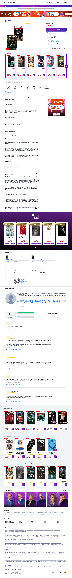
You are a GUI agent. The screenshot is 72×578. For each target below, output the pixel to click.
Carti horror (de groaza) (31, 512)
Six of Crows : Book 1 (62, 301)
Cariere (62, 6)
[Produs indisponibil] (66, 429)
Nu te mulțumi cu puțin (31, 544)
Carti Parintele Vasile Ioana (25, 535)
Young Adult (23, 280)
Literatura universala (23, 281)
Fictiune (40, 528)
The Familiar (34, 302)
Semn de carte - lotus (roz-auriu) (56, 543)
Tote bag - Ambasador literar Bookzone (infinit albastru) (54, 544)
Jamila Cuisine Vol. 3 (30, 555)
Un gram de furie (31, 70)
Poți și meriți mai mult (49, 237)
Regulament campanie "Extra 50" (10, 566)
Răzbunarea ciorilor (9, 259)
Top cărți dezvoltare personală (36, 6)
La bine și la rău (41, 70)
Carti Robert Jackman (24, 536)
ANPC (6, 569)
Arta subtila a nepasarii (53, 561)
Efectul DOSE (48, 543)
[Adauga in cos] (14, 75)
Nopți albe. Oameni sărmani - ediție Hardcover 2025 (13, 544)
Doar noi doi (61, 70)
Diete (25, 530)
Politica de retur (40, 566)
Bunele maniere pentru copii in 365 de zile (30, 561)
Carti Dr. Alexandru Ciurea (16, 535)
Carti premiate (22, 278)
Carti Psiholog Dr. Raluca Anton (10, 536)
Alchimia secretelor (52, 480)
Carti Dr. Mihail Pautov (23, 539)
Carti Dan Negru (46, 536)
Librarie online (6, 18)
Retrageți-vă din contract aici (16, 569)
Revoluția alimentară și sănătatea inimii (11, 543)
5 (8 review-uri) (28, 25)
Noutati (58, 6)
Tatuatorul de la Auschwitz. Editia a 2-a (44, 561)
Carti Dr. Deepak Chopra (9, 539)
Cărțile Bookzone (8, 528)
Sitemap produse (56, 566)
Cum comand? (28, 566)
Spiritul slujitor (55, 301)
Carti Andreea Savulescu (32, 536)
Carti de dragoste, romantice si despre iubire (44, 512)
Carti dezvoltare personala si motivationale (32, 528)
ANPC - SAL (10, 569)
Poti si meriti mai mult (47, 555)
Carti (22, 283)
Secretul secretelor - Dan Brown (56, 555)
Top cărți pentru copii (47, 6)
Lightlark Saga (30, 452)
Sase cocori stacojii (29, 552)
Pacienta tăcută (60, 561)
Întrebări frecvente (22, 566)
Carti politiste (55, 512)
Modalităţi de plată (47, 566)
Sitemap (52, 566)
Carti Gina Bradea (62, 535)
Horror (44, 528)
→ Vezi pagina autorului (21, 306)
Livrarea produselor (34, 566)
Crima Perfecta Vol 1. (16, 558)
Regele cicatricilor (26, 301)
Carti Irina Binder (58, 536)
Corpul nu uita (38, 558)
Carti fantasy (23, 279)
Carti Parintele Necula (8, 535)
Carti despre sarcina (30, 530)
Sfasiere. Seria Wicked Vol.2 (38, 553)
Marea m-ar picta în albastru (33, 543)
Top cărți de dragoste (25, 6)
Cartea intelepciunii (16, 561)
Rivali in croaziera (16, 552)
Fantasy (6, 530)
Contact (66, 6)
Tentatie (44, 553)
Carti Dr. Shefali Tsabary (40, 536)
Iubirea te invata (47, 558)
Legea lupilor (31, 301)
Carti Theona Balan (16, 539)
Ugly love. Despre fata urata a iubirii (43, 560)
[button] (7, 38)
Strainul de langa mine (62, 560)
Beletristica (22, 282)
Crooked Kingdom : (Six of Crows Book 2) (24, 302)
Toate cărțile (18, 528)
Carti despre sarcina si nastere (34, 514)
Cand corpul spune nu (22, 558)
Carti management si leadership (55, 514)
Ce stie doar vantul (25, 544)
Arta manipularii (42, 558)
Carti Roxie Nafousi (47, 535)
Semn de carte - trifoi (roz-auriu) (41, 544)
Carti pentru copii (25, 531)
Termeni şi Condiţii (63, 566)
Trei (21, 88)
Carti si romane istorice (18, 531)
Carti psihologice (7, 514)
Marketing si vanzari (57, 530)
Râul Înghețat (10, 237)
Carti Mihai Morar (18, 536)
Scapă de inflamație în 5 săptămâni (23, 543)
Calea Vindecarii (61, 553)
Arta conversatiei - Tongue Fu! (54, 560)
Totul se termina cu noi (33, 560)
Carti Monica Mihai (52, 536)
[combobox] (29, 2)
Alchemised (36, 237)
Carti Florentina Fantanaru (55, 535)
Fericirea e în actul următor (62, 237)
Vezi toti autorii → (65, 490)
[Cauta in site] (43, 2)
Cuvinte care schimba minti (31, 558)
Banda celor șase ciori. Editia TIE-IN (37, 259)
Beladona (26, 553)
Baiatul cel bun (31, 553)
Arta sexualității (7, 560)
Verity (64, 561)
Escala (62, 558)
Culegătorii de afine (8, 547)
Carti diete (26, 514)
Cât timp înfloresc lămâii (42, 543)
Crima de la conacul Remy (21, 553)
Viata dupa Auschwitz (8, 558)
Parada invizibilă (37, 301)
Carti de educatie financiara (38, 530)
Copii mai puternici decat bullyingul (10, 553)
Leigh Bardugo (8, 20)
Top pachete (14, 528)
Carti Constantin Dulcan (33, 535)
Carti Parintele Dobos (40, 535)
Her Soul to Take (41, 452)
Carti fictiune (24, 512)
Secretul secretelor (23, 237)
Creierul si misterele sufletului (38, 555)
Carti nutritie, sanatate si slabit (19, 530)
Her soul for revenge (31, 480)
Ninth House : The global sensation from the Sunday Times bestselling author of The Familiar (39, 300)
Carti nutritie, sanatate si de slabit (17, 514)
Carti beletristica (7, 512)
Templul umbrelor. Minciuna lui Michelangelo (19, 555)
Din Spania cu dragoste (9, 552)
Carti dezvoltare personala (16, 512)
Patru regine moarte (35, 552)
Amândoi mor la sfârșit (8, 561)
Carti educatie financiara (45, 514)
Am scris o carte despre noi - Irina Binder (52, 553)
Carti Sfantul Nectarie (30, 539)
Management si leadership (9, 531)
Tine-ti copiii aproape (8, 555)
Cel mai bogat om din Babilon (55, 558)
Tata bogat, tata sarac (26, 560)
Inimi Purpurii (53, 552)
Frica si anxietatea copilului (60, 552)
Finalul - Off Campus (42, 552)
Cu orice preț (58, 300)
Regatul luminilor (20, 300)
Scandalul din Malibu (22, 552)
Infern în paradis (51, 70)
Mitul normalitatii (48, 552)
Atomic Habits (21, 561)
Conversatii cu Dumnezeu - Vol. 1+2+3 (16, 560)
